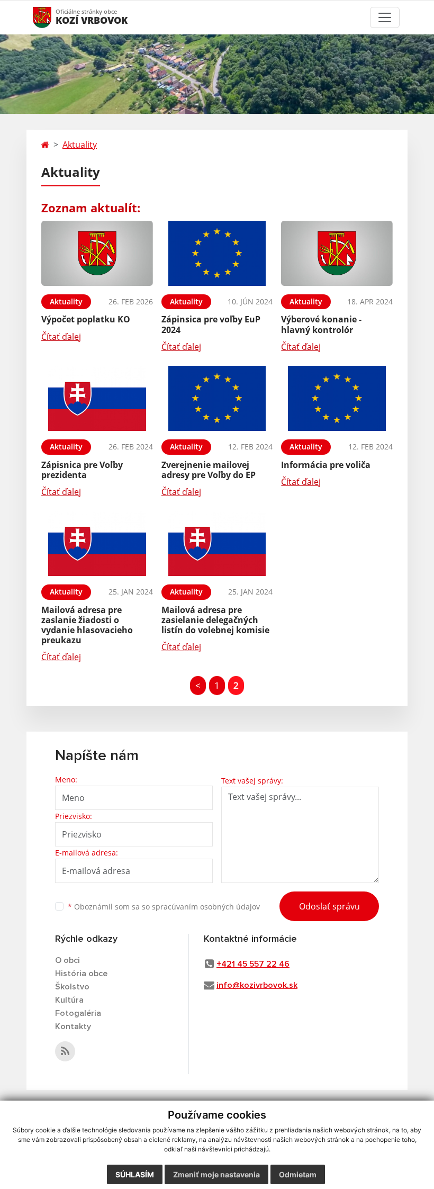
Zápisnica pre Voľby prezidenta (82, 470)
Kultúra (69, 1000)
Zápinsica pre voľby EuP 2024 (210, 324)
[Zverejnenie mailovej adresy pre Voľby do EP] (217, 398)
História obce (81, 973)
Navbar (52, 17)
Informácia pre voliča (325, 465)
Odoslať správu (329, 906)
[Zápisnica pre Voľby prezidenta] (97, 398)
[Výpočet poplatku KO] (97, 253)
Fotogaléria (78, 1013)
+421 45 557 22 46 (253, 964)
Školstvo (72, 987)
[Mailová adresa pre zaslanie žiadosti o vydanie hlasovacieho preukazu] (97, 543)
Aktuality (79, 144)
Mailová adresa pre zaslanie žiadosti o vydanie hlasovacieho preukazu (87, 625)
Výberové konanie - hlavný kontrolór (321, 324)
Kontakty (73, 1026)
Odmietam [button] (298, 1174)
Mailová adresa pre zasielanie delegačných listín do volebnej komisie (215, 620)
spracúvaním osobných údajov (206, 907)
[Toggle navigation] (385, 17)
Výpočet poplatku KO (85, 319)
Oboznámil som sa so (164, 907)
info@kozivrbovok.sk (256, 985)
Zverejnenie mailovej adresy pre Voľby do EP (208, 470)
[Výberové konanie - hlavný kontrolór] (337, 253)
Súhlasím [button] (134, 1174)
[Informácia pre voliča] (337, 398)
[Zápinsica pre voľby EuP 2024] (217, 253)
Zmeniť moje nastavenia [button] (216, 1174)
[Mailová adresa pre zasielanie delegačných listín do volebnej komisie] (217, 543)
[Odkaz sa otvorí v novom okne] (65, 1051)
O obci (67, 960)
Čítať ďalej (61, 337)
